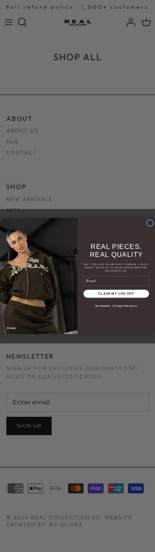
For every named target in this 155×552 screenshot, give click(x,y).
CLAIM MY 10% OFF (116, 294)
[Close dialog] (150, 223)
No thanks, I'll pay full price (116, 305)
